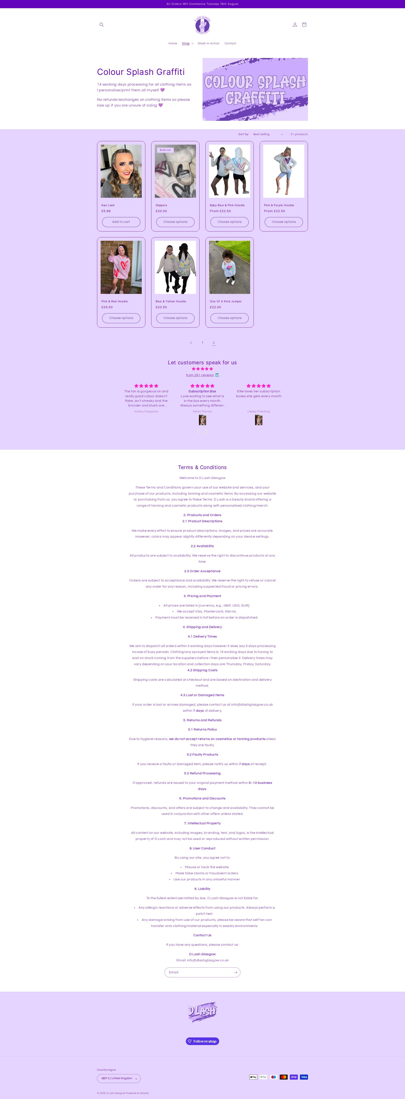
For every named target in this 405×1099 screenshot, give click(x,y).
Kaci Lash (108, 205)
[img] (202, 369)
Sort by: (243, 134)
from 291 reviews (200, 375)
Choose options (175, 221)
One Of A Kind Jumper (226, 301)
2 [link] (214, 342)
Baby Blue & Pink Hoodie (227, 205)
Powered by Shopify (137, 1093)
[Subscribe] (235, 972)
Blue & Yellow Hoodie (171, 301)
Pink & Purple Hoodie (279, 205)
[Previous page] (191, 342)
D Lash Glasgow (116, 1093)
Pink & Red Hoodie (114, 301)
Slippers (161, 205)
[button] (101, 24)
